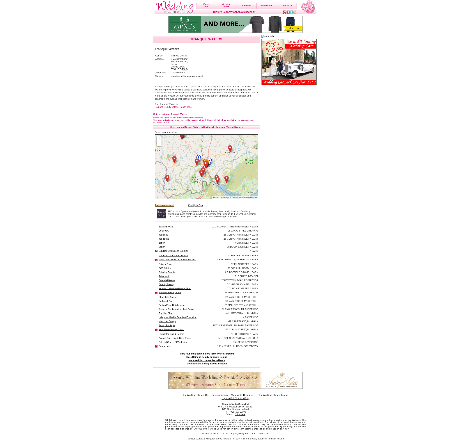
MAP (184, 69)
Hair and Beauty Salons (166, 107)
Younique (163, 235)
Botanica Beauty (167, 272)
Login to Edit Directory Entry (235, 398)
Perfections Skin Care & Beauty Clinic (177, 259)
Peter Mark (164, 276)
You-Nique (164, 239)
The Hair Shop (166, 313)
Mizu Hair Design (167, 321)
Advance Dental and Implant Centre (176, 309)
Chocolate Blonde (168, 297)
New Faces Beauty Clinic (171, 329)
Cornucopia (164, 346)
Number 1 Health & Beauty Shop (175, 288)
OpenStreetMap (239, 197)
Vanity (162, 247)
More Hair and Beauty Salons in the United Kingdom (207, 353)
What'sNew (206, 5)
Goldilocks (164, 230)
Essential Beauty (167, 280)
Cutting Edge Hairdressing (172, 305)
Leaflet (216, 197)
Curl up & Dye (166, 301)
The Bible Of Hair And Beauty (173, 255)
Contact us (287, 5)
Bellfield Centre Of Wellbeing (173, 342)
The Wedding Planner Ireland (273, 395)
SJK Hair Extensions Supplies (173, 251)
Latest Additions (220, 395)
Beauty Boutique (167, 325)
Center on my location (166, 132)
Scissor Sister (165, 264)
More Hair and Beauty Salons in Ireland (206, 357)
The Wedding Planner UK (195, 395)
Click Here (240, 414)
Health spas (186, 107)
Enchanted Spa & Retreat (171, 334)
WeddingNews (226, 5)
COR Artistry (165, 268)
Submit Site (266, 5)
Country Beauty (166, 284)
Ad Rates (246, 5)
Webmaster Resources (242, 395)
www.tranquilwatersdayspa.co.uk (187, 76)
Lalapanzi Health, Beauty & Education (177, 317)
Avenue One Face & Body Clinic (175, 338)
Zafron (162, 243)
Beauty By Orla (166, 226)
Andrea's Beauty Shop (170, 292)
